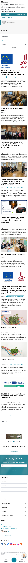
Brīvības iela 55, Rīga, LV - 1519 (10, 528)
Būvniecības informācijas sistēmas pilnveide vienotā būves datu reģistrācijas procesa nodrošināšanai (12, 72)
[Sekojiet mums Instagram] (11, 544)
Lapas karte (4, 511)
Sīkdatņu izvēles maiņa (7, 515)
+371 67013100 (6, 524)
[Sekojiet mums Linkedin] (2, 544)
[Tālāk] (25, 436)
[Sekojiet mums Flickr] (18, 544)
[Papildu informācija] (8, 531)
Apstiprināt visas (21, 14)
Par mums (4, 493)
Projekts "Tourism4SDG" (8, 327)
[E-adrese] (4, 531)
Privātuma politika (6, 503)
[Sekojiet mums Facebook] (8, 544)
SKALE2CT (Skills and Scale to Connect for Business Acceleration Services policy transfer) (13, 395)
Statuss (4, 44)
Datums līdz (18, 39)
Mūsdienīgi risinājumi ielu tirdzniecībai (13, 254)
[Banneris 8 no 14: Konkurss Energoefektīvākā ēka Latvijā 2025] (14, 436)
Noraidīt (7, 14)
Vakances (4, 481)
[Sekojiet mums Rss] (21, 544)
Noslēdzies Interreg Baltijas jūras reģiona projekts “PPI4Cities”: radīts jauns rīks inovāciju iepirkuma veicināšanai (12, 144)
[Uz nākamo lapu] (20, 416)
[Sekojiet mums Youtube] (14, 544)
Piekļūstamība (5, 507)
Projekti (3, 489)
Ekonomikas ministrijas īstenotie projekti (15, 77)
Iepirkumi (4, 485)
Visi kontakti (8, 535)
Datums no (6, 39)
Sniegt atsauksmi (14, 451)
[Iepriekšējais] (3, 436)
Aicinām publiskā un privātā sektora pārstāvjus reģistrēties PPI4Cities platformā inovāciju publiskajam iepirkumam (12, 219)
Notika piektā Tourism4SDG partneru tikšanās (12, 109)
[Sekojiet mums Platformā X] (5, 544)
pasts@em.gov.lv (7, 526)
